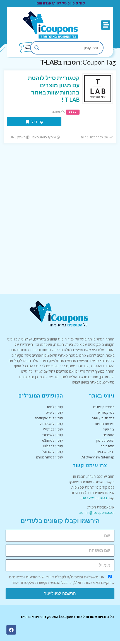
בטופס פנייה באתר (93, 497)
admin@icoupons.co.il (96, 512)
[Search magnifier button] (37, 48)
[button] (105, 25)
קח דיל (37, 121)
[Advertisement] (60, 225)
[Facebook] (11, 630)
